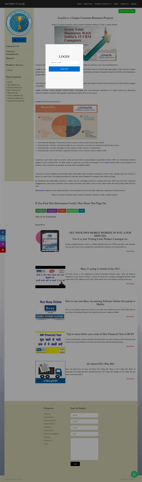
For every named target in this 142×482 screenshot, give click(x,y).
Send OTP (64, 69)
